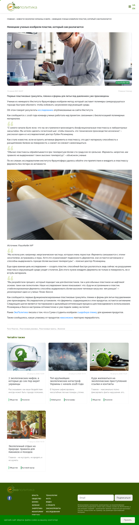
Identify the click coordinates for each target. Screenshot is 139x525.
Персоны (36, 515)
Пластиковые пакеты (47, 329)
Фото (48, 499)
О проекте (50, 505)
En (133, 8)
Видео (49, 502)
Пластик (15, 329)
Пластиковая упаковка (29, 329)
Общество (36, 499)
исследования (45, 110)
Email (82, 498)
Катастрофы (70, 400)
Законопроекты (53, 508)
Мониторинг (37, 512)
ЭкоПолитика (21, 312)
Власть (35, 495)
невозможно (66, 317)
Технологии (51, 495)
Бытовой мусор (28, 468)
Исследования (53, 512)
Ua (133, 5)
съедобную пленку (87, 312)
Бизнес (35, 502)
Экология (61, 329)
